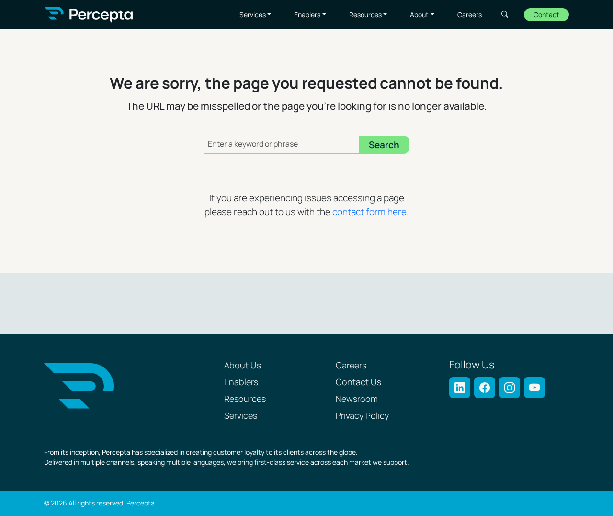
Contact (546, 15)
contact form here (369, 212)
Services (252, 15)
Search (505, 14)
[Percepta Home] (88, 14)
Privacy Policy (362, 416)
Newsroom (357, 399)
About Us (242, 366)
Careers (469, 15)
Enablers (307, 15)
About (419, 15)
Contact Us (358, 383)
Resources (365, 15)
